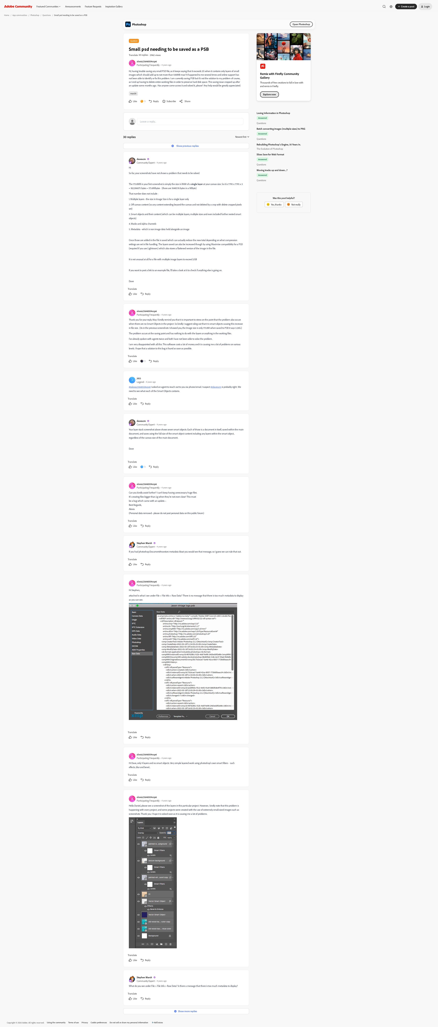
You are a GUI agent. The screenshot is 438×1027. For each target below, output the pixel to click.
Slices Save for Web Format (270, 154)
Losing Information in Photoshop (273, 113)
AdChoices (158, 1022)
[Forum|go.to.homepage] (18, 6)
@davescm (216, 386)
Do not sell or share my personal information (129, 1022)
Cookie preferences (99, 1022)
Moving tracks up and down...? (272, 170)
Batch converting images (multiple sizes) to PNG (281, 128)
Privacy (85, 1022)
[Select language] (391, 6)
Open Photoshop (301, 24)
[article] (186, 227)
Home (6, 15)
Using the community (56, 1022)
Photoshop (34, 15)
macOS (133, 93)
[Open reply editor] (186, 121)
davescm (141, 159)
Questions (46, 15)
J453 (139, 378)
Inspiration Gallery (114, 6)
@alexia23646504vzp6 (140, 386)
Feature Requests (93, 6)
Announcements (73, 6)
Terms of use (73, 1022)
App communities (19, 15)
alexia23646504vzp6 (147, 61)
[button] (406, 6)
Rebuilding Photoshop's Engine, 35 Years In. (279, 144)
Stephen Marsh (144, 543)
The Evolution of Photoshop (270, 148)
